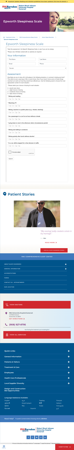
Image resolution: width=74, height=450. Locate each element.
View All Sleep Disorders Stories (54, 250)
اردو (57, 408)
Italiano (58, 403)
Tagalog (41, 400)
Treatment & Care (10, 37)
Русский (7, 408)
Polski (41, 406)
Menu (4, 448)
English (7, 400)
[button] (64, 447)
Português (59, 406)
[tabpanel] (37, 214)
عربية (23, 400)
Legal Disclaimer (45, 443)
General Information (12, 268)
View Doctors (16, 305)
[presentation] (57, 238)
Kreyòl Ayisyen (26, 403)
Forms (6, 278)
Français (59, 400)
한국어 (7, 406)
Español (33, 408)
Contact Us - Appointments (14, 282)
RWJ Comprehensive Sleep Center (28, 37)
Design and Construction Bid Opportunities (14, 390)
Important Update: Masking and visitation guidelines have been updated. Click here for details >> (38, 1)
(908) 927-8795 (17, 324)
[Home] (19, 7)
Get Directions (16, 319)
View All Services (18, 335)
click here (44, 419)
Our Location (9, 287)
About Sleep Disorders (48, 37)
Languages (37, 443)
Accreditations (10, 273)
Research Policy (56, 443)
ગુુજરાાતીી (7, 403)
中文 (23, 406)
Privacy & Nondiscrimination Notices (22, 443)
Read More (50, 242)
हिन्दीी (40, 403)
